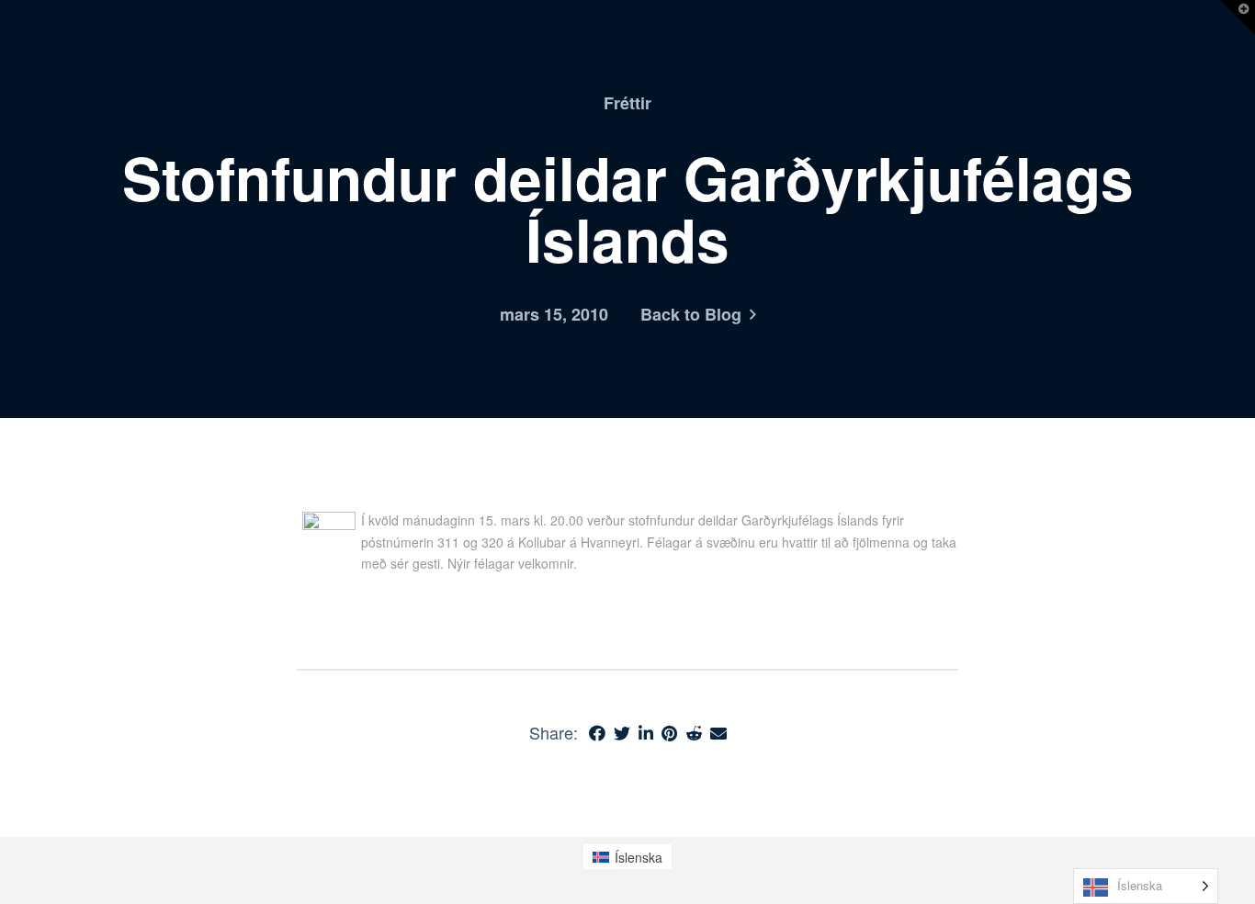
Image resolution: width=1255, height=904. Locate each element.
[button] (1237, 17)
